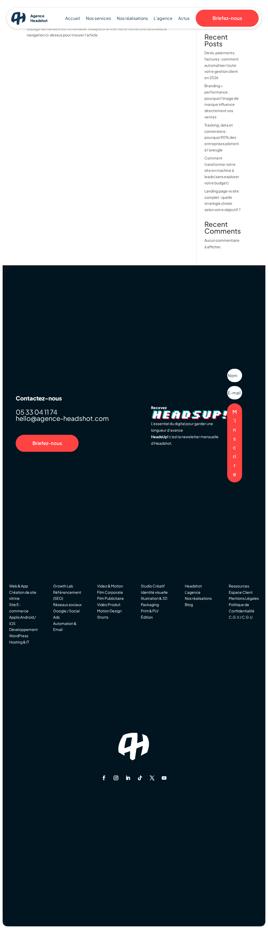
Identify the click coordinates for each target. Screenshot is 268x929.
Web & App (18, 586)
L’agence (163, 19)
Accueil (72, 19)
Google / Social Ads (66, 613)
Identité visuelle (154, 592)
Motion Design (109, 610)
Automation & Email (64, 626)
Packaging (150, 604)
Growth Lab (63, 586)
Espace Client (241, 592)
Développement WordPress (23, 632)
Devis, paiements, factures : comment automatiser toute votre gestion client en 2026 (221, 65)
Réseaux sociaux (67, 604)
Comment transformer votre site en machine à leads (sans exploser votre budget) (221, 170)
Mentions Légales (244, 598)
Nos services (98, 19)
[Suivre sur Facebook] (104, 778)
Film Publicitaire (110, 598)
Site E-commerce (19, 607)
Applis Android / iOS (22, 620)
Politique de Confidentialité (241, 607)
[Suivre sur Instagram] (116, 778)
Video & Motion (110, 586)
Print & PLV (150, 610)
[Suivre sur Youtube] (164, 778)
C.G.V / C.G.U (241, 617)
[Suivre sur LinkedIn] (128, 778)
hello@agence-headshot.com (62, 418)
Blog (189, 604)
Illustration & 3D (154, 598)
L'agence (192, 592)
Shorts (102, 617)
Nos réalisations (132, 19)
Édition (147, 617)
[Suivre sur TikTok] (140, 778)
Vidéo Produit (108, 604)
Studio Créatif (153, 586)
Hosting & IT (19, 642)
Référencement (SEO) (67, 595)
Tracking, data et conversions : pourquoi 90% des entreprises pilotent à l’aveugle (221, 137)
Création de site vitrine (22, 595)
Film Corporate (110, 592)
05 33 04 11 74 (36, 412)
